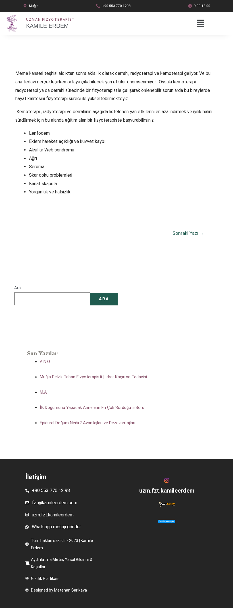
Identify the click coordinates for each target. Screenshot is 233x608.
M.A (43, 392)
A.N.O (45, 361)
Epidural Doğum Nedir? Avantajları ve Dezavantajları (87, 422)
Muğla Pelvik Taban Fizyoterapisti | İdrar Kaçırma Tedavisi (93, 376)
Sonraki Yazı (188, 233)
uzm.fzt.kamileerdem (166, 490)
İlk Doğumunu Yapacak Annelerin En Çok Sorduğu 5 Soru (92, 407)
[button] (198, 23)
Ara (17, 287)
